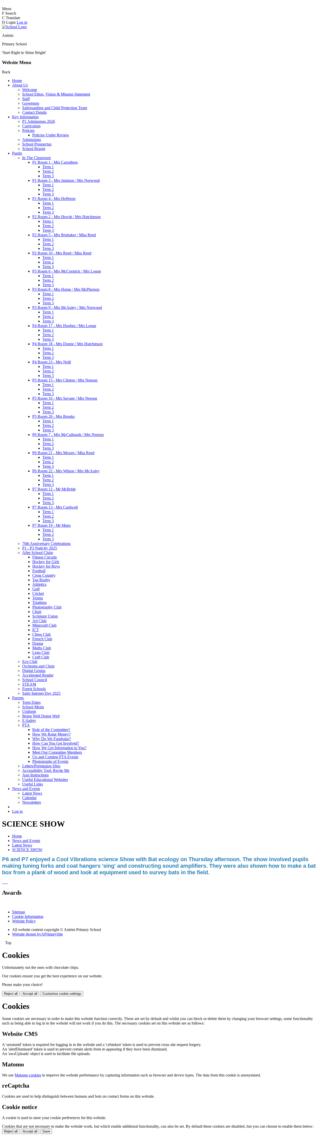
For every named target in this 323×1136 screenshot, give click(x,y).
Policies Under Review (50, 135)
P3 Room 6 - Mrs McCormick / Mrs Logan (66, 271)
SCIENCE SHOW (27, 850)
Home (17, 80)
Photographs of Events (50, 761)
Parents (18, 698)
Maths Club (41, 648)
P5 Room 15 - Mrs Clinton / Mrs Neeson (64, 380)
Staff (26, 99)
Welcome (29, 90)
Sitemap (18, 912)
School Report (33, 149)
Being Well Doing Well (41, 716)
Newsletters (31, 802)
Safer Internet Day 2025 (41, 693)
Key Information (25, 117)
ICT (35, 630)
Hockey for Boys (46, 566)
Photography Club (47, 607)
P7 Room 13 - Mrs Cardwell (55, 507)
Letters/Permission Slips (41, 766)
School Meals (33, 707)
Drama (37, 643)
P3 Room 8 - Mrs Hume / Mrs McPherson (65, 289)
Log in (22, 22)
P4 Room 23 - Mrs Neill (51, 362)
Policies (28, 130)
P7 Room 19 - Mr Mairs (51, 525)
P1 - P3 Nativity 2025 (39, 548)
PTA (26, 725)
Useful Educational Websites (45, 779)
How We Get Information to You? (59, 748)
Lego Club (40, 652)
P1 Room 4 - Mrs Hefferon (53, 198)
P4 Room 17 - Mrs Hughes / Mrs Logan (64, 326)
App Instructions (35, 775)
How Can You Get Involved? (55, 743)
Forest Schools (34, 689)
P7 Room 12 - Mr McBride (54, 489)
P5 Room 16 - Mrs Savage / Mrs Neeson (64, 398)
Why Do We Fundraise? (51, 739)
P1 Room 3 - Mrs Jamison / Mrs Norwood (66, 180)
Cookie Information (27, 916)
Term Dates (31, 702)
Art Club (39, 621)
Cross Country (44, 575)
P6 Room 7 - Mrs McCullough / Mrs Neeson (68, 434)
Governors (30, 103)
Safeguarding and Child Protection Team (54, 108)
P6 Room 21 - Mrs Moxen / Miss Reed (63, 453)
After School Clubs (37, 552)
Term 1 (48, 167)
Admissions (31, 139)
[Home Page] (14, 27)
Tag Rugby (41, 580)
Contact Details (34, 112)
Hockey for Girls (45, 562)
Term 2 (48, 171)
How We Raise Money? (51, 734)
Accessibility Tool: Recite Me (45, 770)
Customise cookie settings (61, 994)
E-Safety (29, 720)
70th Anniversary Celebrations (46, 543)
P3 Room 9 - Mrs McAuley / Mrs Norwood (67, 307)
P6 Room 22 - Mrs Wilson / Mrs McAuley (66, 471)
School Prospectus (36, 144)
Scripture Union (45, 616)
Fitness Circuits (44, 557)
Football (38, 571)
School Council (34, 680)
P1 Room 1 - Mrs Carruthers (55, 162)
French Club (42, 639)
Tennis (37, 598)
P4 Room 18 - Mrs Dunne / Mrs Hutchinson (67, 344)
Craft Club (40, 657)
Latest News (32, 793)
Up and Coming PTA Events (55, 757)
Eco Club (29, 661)
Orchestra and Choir (38, 666)
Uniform (29, 711)
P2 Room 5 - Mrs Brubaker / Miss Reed (64, 235)
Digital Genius (33, 670)
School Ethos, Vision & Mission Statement (56, 94)
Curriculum (31, 126)
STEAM (29, 684)
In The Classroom (36, 158)
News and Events (26, 789)
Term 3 (48, 176)
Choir (36, 611)
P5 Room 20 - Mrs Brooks (53, 416)
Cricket (38, 593)
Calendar (29, 798)
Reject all (11, 994)
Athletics (39, 584)
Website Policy (24, 921)
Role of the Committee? (51, 729)
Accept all (30, 994)
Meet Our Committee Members (57, 752)
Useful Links (32, 784)
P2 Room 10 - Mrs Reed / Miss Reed (61, 253)
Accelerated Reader (37, 675)
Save (46, 1131)
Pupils (17, 153)
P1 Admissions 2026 (38, 121)
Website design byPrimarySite (37, 934)
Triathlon (39, 602)
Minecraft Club (44, 625)
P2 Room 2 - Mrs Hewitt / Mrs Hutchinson (66, 217)
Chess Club (41, 634)
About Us (20, 85)
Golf (36, 589)
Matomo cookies (28, 1075)
